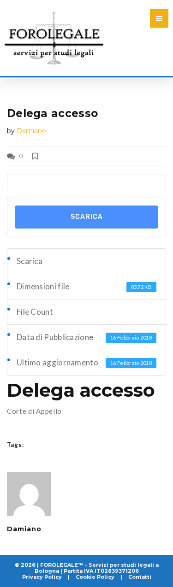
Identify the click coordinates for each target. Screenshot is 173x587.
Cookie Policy (95, 577)
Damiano (31, 131)
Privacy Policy (42, 577)
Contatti (139, 577)
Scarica (87, 217)
